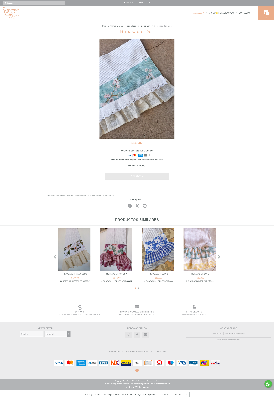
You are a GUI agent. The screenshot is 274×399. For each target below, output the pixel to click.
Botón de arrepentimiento (160, 384)
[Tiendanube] (137, 388)
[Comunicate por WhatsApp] (268, 384)
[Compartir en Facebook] (130, 206)
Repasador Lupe (200, 274)
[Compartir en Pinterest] (145, 206)
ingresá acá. (144, 384)
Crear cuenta (132, 3)
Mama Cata (198, 13)
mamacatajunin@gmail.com (234, 333)
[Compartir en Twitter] (137, 206)
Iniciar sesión (144, 3)
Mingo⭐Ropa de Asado (221, 13)
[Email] (145, 335)
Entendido (181, 394)
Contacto (244, 13)
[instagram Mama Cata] (128, 335)
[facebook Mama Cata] (137, 335)
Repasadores (131, 26)
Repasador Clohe (158, 274)
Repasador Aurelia (116, 274)
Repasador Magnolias (75, 274)
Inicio (105, 26)
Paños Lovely (147, 26)
